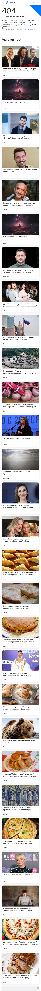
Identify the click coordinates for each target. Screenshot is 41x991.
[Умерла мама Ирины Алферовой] (20, 431)
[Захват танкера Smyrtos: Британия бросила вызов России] (20, 464)
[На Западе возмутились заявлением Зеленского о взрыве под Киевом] (20, 263)
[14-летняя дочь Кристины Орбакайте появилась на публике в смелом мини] (20, 867)
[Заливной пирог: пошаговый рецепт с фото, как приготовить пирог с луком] (20, 632)
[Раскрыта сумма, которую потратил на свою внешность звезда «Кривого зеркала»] (20, 196)
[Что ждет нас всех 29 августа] (20, 229)
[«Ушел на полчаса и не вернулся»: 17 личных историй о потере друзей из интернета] (20, 901)
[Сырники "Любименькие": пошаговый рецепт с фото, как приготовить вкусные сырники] (20, 767)
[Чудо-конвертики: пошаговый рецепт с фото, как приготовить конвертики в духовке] (20, 565)
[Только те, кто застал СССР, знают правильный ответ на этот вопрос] (20, 800)
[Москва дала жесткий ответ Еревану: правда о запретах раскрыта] (20, 330)
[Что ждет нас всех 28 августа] (20, 95)
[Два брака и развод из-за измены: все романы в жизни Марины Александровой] (20, 296)
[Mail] (7, 2)
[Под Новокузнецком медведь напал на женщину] (20, 733)
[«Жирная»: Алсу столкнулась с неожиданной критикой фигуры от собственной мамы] (20, 666)
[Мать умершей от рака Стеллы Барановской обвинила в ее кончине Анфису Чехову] (20, 498)
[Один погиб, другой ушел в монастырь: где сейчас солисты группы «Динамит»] (20, 61)
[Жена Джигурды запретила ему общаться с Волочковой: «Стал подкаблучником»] (20, 532)
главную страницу (26, 29)
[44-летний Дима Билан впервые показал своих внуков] (20, 162)
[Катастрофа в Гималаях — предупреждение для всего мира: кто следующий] (20, 364)
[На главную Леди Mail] (11, 2)
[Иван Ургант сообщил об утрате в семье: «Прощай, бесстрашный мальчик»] (20, 129)
